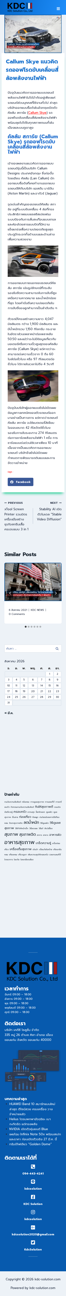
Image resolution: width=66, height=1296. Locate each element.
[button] (20, 482)
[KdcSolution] (33, 1242)
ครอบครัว (20, 811)
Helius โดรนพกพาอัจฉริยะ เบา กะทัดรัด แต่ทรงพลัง (30, 1121)
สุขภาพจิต (27, 834)
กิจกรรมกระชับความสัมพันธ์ (22, 807)
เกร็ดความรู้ (43, 843)
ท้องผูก (35, 817)
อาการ (39, 835)
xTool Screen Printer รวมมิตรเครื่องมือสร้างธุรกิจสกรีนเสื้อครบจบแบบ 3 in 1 (16, 516)
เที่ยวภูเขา (22, 854)
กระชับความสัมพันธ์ (12, 801)
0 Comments (17, 614)
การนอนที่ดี (49, 801)
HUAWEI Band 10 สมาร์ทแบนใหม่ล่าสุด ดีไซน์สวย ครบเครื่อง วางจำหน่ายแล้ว (32, 1109)
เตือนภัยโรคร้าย (45, 849)
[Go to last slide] (10, 593)
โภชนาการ (8, 859)
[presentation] (33, 582)
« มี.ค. (8, 713)
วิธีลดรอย (33, 828)
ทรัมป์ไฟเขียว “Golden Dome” (30, 1144)
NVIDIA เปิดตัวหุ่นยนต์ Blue (28, 1129)
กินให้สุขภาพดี (44, 806)
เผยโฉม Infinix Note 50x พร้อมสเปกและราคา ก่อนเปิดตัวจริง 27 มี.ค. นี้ (35, 1137)
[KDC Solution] (33, 1197)
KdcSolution (33, 1250)
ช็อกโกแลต (40, 811)
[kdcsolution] (33, 1181)
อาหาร (45, 835)
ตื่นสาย (15, 817)
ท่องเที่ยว (25, 817)
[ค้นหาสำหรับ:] (33, 648)
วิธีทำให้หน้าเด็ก (21, 828)
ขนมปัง (57, 807)
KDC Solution (33, 1204)
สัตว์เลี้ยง (48, 828)
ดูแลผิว (49, 811)
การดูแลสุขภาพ (37, 801)
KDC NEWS (37, 610)
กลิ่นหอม (25, 801)
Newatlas (19, 471)
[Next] (56, 593)
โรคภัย (16, 859)
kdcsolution (33, 1189)
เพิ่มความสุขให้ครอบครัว (38, 854)
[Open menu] (58, 7)
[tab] (26, 627)
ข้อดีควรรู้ (8, 811)
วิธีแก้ (41, 828)
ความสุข (31, 811)
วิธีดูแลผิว (44, 823)
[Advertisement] (33, 753)
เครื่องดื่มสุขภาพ (21, 849)
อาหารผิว (55, 834)
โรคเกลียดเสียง (27, 859)
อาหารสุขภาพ (19, 842)
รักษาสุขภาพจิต (16, 823)
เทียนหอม (13, 854)
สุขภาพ (11, 834)
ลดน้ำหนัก (31, 822)
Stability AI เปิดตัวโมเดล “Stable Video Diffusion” (49, 511)
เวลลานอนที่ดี (55, 854)
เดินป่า (35, 849)
